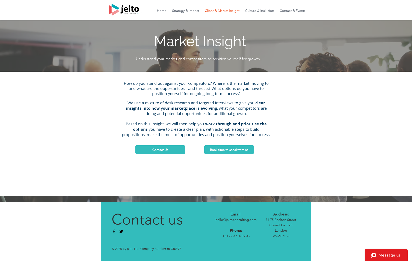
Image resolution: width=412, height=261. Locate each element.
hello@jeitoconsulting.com (236, 220)
